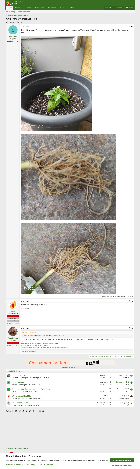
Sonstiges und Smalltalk (41, 378)
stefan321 (15, 385)
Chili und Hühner (19, 375)
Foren (10, 8)
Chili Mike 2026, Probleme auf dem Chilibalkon (31, 389)
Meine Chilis (36, 385)
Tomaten (23, 345)
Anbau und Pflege (33, 405)
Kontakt (71, 8)
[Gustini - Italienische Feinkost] (92, 365)
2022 (46, 343)
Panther (14, 405)
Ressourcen (39, 8)
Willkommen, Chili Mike (21, 396)
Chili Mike (15, 391)
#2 (132, 301)
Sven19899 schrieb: (28, 332)
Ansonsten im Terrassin (40, 345)
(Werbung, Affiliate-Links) (70, 367)
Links (62, 8)
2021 (43, 343)
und (29, 351)
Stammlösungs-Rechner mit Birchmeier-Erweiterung (51, 347)
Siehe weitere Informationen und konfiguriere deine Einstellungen (30, 464)
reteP (127, 384)
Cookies (28, 461)
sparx (127, 391)
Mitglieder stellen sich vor (34, 398)
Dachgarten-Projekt (27, 347)
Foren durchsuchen (23, 12)
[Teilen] (129, 26)
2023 (50, 343)
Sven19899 (11, 22)
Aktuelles (18, 8)
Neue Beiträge (11, 12)
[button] (23, 8)
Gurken (29, 345)
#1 (132, 26)
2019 (36, 343)
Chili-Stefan (15, 378)
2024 (53, 343)
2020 (39, 343)
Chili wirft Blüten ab (20, 403)
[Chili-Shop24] (47, 365)
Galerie (28, 8)
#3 (132, 328)
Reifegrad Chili (18, 382)
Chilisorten (52, 8)
